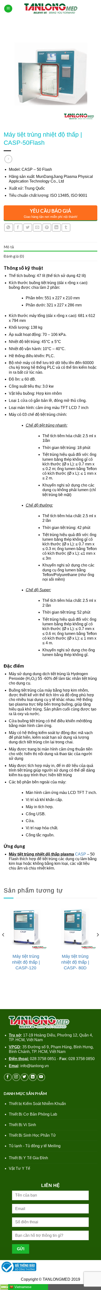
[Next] (97, 944)
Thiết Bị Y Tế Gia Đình (28, 1158)
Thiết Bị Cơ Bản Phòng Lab (33, 1114)
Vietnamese (22, 1287)
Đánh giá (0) (14, 256)
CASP (81, 854)
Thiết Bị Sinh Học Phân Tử (32, 1135)
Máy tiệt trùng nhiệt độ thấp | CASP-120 (26, 962)
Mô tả (9, 247)
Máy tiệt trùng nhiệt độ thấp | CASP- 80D (75, 962)
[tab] (50, 246)
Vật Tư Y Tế (19, 1168)
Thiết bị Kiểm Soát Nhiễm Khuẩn (37, 1104)
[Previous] (3, 944)
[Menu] (8, 9)
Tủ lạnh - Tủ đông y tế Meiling (35, 1146)
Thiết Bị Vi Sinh (22, 1125)
